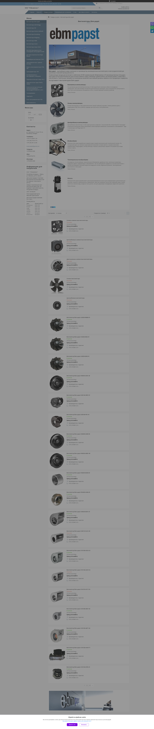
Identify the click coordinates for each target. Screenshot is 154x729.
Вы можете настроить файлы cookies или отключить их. (76, 721)
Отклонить (84, 724)
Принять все (72, 724)
